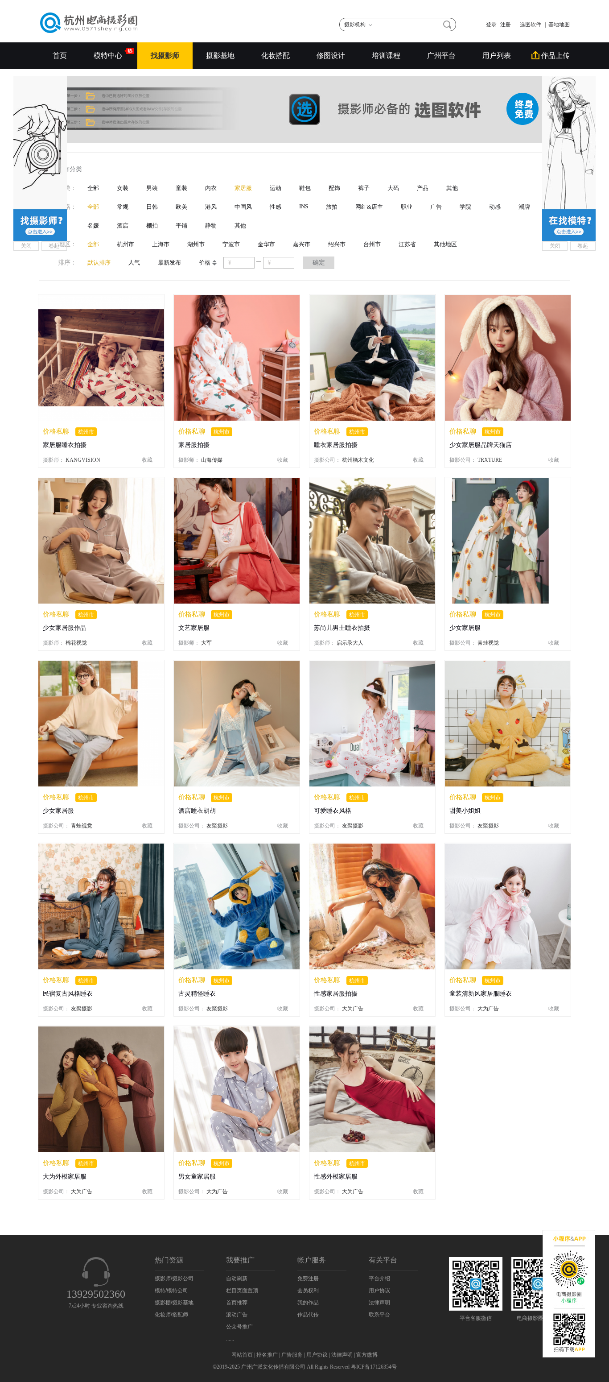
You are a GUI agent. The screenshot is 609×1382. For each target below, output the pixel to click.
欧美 (181, 206)
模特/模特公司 (171, 1290)
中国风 (243, 206)
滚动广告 (236, 1315)
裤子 (364, 188)
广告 (436, 206)
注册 (505, 24)
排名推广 (267, 1355)
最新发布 (169, 262)
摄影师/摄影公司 (174, 1278)
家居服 (243, 188)
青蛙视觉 (488, 643)
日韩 (152, 206)
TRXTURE (489, 460)
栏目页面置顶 (242, 1290)
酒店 (122, 225)
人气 (134, 262)
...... (230, 1339)
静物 (211, 225)
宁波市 (231, 244)
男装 (152, 188)
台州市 (372, 244)
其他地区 (445, 244)
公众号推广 (239, 1327)
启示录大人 (350, 643)
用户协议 (379, 1290)
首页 (60, 55)
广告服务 (292, 1355)
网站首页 (242, 1355)
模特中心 (109, 55)
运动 (275, 188)
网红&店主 (369, 206)
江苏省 (407, 244)
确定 (319, 262)
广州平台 (441, 55)
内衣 (211, 188)
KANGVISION (83, 460)
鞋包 (305, 188)
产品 (422, 188)
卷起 (54, 246)
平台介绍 (379, 1278)
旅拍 (331, 206)
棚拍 (152, 225)
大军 (206, 643)
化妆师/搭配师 (171, 1315)
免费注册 (308, 1278)
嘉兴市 (301, 244)
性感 (275, 206)
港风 (211, 206)
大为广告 (352, 1008)
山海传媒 (211, 460)
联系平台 (379, 1315)
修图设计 (331, 55)
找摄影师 (165, 55)
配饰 (334, 188)
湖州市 (196, 244)
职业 (406, 206)
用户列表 (496, 55)
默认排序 (99, 262)
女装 (122, 188)
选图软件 (527, 24)
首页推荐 (236, 1302)
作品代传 (308, 1315)
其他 (452, 188)
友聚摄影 (217, 826)
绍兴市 (337, 244)
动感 (495, 206)
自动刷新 (236, 1278)
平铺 (181, 225)
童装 (181, 188)
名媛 (93, 225)
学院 (465, 206)
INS (303, 206)
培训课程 (386, 55)
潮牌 (524, 206)
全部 (93, 188)
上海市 (160, 244)
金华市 (266, 244)
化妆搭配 (275, 55)
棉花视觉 (76, 643)
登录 (491, 24)
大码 (393, 188)
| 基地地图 (557, 24)
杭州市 (125, 244)
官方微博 (367, 1355)
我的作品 (308, 1302)
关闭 (26, 246)
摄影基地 (220, 55)
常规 (122, 206)
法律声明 (379, 1302)
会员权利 (308, 1290)
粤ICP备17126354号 (374, 1367)
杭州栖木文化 (358, 460)
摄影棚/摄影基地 (174, 1302)
